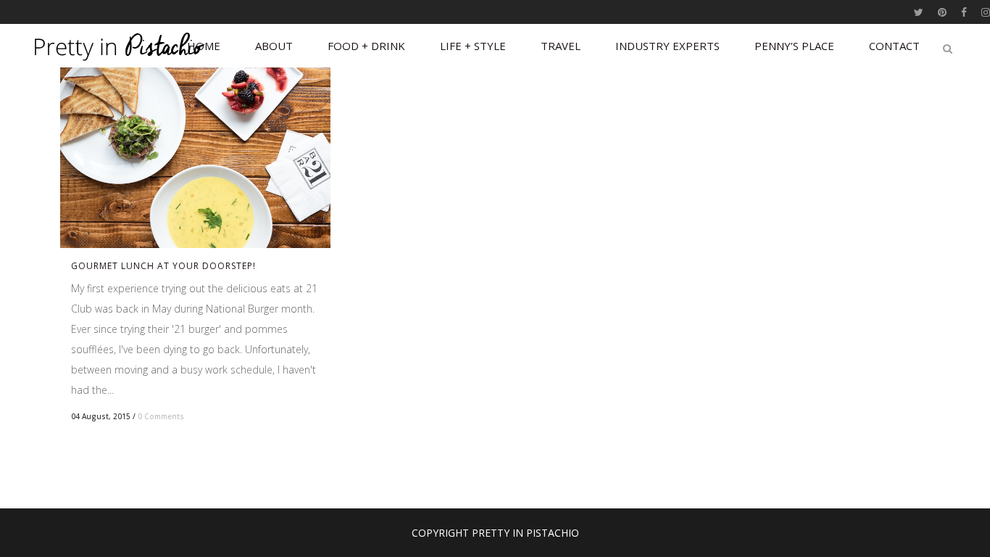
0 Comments (161, 416)
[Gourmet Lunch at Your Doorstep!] (195, 157)
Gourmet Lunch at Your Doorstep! (163, 266)
